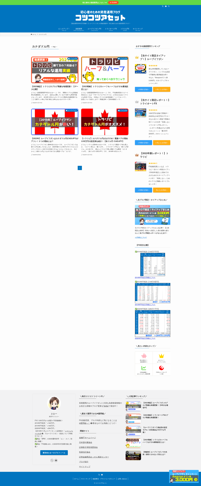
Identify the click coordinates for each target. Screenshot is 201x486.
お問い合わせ (122, 479)
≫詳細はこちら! (141, 237)
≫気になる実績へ (161, 89)
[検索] (168, 6)
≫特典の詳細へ (143, 89)
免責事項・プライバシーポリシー (104, 479)
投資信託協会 (84, 452)
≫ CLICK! (113, 2)
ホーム (76, 479)
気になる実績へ (161, 190)
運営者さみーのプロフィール (54, 452)
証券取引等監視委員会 (88, 447)
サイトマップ (84, 466)
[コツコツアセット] (100, 15)
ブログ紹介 (83, 461)
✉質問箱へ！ (84, 423)
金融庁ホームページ (87, 437)
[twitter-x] (162, 6)
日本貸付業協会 (85, 442)
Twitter (106, 406)
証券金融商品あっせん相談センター (94, 457)
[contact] (165, 6)
